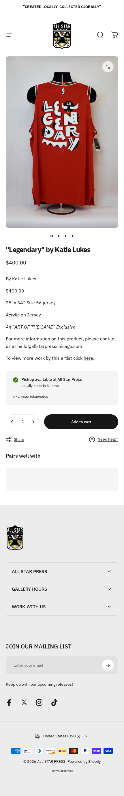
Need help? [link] (107, 439)
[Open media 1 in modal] (108, 66)
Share (19, 439)
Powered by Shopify (84, 761)
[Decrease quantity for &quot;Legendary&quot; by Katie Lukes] (12, 422)
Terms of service (62, 771)
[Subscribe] (108, 665)
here (88, 358)
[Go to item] (51, 235)
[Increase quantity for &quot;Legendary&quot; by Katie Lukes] (33, 422)
